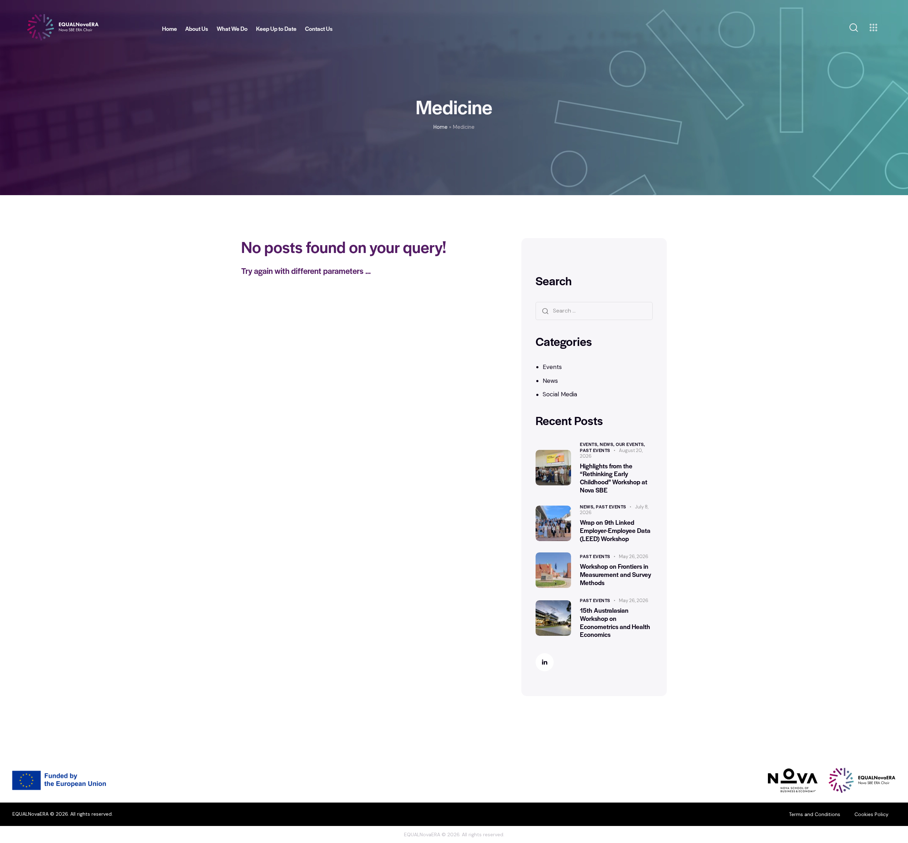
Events (552, 367)
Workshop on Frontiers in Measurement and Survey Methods (615, 574)
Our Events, (630, 444)
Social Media (560, 394)
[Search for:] (594, 310)
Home (440, 127)
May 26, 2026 (633, 556)
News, (608, 444)
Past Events (595, 450)
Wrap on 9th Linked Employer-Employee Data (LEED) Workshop (615, 530)
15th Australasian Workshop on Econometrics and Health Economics (615, 622)
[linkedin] (545, 662)
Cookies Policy (871, 814)
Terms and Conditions (814, 814)
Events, (590, 444)
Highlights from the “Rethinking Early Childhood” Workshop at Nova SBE (613, 478)
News (550, 381)
